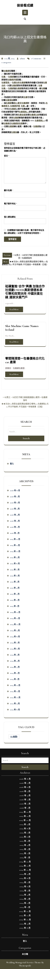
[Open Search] (25, 19)
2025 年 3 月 (15, 594)
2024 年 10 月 (15, 624)
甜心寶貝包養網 (20, 103)
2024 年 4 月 (15, 661)
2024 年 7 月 (15, 642)
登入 (12, 464)
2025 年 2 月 (15, 600)
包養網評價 (12, 80)
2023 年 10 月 (15, 697)
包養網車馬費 (17, 123)
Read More (14, 309)
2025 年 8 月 (15, 563)
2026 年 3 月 (15, 521)
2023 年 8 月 (15, 709)
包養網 (6, 71)
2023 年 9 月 (15, 703)
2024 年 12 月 (15, 612)
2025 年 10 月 (15, 551)
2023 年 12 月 (15, 685)
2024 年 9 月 (15, 630)
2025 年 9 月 (15, 557)
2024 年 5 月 (15, 655)
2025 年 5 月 (14, 582)
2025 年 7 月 (15, 569)
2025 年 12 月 (15, 539)
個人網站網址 (10, 217)
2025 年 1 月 (14, 606)
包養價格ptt (24, 112)
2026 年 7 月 (15, 496)
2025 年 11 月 (15, 545)
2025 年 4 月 (15, 588)
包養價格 (9, 100)
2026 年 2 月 (15, 527)
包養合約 (16, 82)
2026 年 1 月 (15, 533)
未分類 (25, 954)
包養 (3, 77)
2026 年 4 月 (15, 515)
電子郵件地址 (10, 203)
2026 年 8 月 (15, 490)
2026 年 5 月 (15, 509)
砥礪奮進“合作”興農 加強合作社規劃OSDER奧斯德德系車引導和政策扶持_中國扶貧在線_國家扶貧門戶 (25, 292)
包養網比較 (34, 115)
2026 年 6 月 (15, 502)
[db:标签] (14, 736)
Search (26, 438)
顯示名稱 (8, 190)
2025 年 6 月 (15, 576)
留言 (6, 156)
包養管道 (5, 82)
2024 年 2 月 (15, 673)
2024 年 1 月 (14, 679)
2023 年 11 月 (15, 691)
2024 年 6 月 (15, 649)
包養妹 (14, 132)
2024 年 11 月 (15, 618)
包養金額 (22, 115)
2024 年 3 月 (15, 667)
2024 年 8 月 (15, 636)
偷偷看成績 (25, 6)
